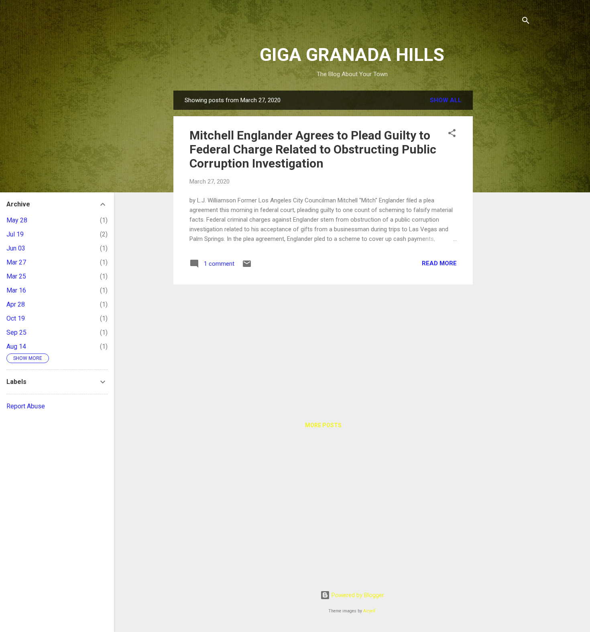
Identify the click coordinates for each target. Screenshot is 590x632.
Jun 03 (15, 248)
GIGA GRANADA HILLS (352, 54)
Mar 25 (16, 276)
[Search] (526, 22)
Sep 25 (16, 332)
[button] (452, 134)
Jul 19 (15, 234)
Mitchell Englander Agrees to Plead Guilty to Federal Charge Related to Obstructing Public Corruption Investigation (312, 149)
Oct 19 (15, 318)
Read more (439, 263)
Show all (446, 100)
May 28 (16, 220)
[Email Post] (247, 266)
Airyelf (369, 611)
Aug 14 (16, 346)
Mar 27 (16, 262)
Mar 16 (16, 290)
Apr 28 (15, 304)
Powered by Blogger (357, 595)
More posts (323, 425)
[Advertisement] (505, 211)
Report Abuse (25, 406)
